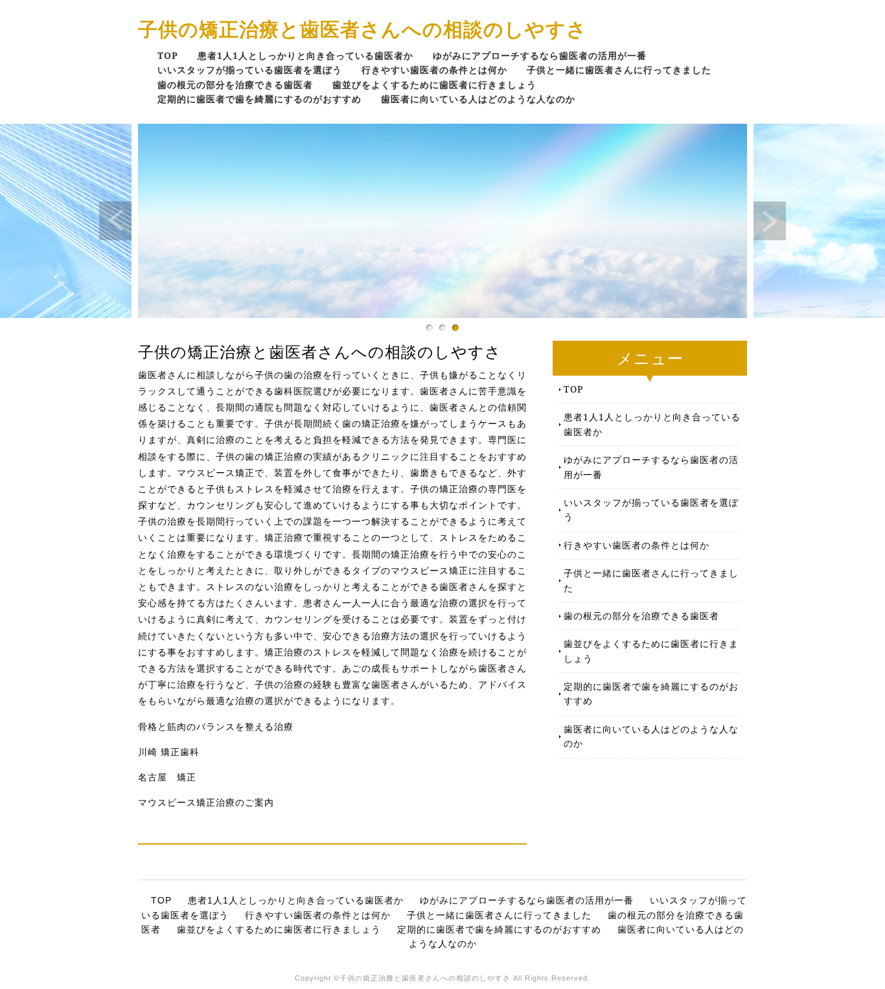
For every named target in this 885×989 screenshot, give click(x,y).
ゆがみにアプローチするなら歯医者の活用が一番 (540, 55)
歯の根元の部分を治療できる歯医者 (235, 84)
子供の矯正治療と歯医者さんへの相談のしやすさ (362, 29)
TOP (167, 55)
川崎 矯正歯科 (169, 752)
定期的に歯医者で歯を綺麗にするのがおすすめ (259, 99)
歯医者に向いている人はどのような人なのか (478, 99)
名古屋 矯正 (167, 777)
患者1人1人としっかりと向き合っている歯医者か (305, 55)
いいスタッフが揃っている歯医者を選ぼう (249, 69)
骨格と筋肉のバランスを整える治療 (215, 727)
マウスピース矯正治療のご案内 (206, 802)
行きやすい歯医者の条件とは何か (434, 69)
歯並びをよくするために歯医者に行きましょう (434, 84)
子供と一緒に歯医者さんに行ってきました (619, 69)
